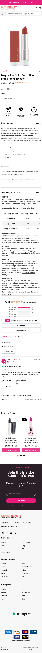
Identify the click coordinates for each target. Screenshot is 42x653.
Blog (23, 546)
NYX (23, 564)
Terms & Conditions (28, 647)
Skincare (4, 596)
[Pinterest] (7, 532)
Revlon (3, 564)
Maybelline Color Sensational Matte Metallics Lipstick (11, 440)
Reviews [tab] (5, 336)
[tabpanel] (11, 435)
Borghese (25, 573)
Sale (2, 546)
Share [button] (5, 400)
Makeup (4, 592)
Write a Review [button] (22, 325)
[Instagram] (11, 532)
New (2, 549)
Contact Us (26, 542)
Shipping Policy (27, 253)
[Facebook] (3, 532)
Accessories (26, 592)
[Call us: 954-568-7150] (36, 8)
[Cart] (40, 8)
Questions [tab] (17, 336)
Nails (2, 599)
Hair (23, 589)
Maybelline (4, 570)
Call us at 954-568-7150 (9, 526)
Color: (4, 93)
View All (24, 577)
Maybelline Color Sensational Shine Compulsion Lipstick (31, 440)
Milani (24, 570)
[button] (36, 400)
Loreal (3, 567)
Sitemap (25, 549)
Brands (3, 542)
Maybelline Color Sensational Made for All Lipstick (16, 395)
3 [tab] (24, 456)
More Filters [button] (9, 352)
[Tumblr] (15, 532)
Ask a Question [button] (21, 330)
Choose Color (11, 450)
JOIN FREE (21, 501)
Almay (3, 573)
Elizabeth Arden (27, 567)
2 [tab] (21, 456)
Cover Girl (4, 577)
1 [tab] (18, 456)
